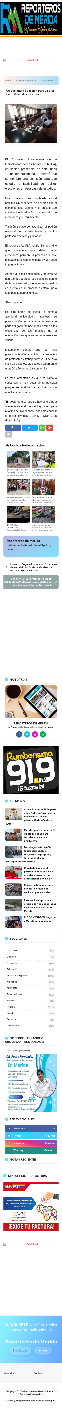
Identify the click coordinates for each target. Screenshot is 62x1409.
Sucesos (11, 1019)
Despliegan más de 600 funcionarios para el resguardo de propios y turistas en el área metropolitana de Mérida (28, 854)
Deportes (12, 963)
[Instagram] (35, 734)
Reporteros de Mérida (35, 1391)
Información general (25, 80)
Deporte (11, 956)
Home (8, 80)
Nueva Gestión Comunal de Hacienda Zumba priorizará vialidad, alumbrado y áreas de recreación (18, 502)
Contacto (39, 1373)
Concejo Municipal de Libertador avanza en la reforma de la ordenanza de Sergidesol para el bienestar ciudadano (43, 502)
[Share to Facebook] (13, 428)
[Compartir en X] (30, 428)
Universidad (13, 1025)
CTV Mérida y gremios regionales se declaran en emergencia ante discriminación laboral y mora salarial (43, 474)
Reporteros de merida (23, 541)
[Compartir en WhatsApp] (42, 428)
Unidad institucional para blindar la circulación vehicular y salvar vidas (43, 527)
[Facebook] (19, 734)
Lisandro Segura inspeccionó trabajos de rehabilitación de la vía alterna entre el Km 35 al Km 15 (33, 567)
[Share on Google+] (49, 428)
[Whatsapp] (43, 734)
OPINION (12, 988)
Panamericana (14, 994)
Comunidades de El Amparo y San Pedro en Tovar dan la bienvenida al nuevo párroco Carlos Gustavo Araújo (31, 816)
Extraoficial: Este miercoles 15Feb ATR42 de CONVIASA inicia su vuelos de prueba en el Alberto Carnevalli (28, 581)
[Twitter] (27, 734)
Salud (10, 1013)
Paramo (11, 1000)
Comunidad (13, 950)
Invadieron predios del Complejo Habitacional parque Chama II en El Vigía (17, 473)
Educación (12, 969)
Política (11, 1006)
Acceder (9, 1373)
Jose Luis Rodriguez (45, 1400)
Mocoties (12, 981)
